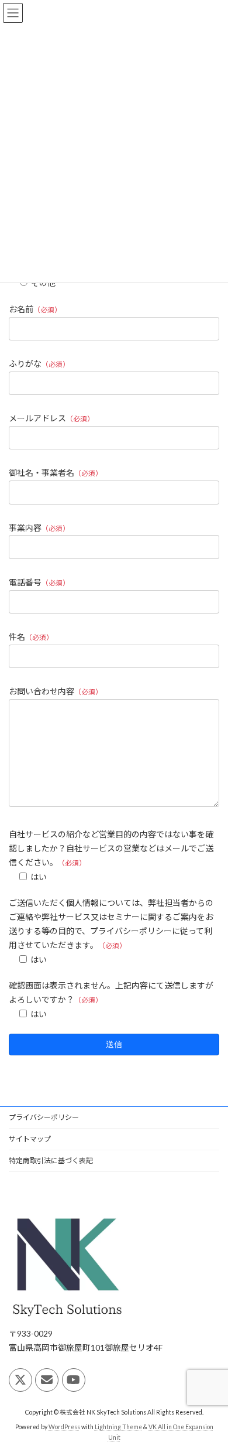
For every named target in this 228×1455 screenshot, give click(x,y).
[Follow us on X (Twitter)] (20, 1380)
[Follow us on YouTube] (73, 1380)
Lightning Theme (118, 1426)
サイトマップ (30, 1138)
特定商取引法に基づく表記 (51, 1160)
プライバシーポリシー (44, 1117)
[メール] (46, 1380)
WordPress (64, 1426)
